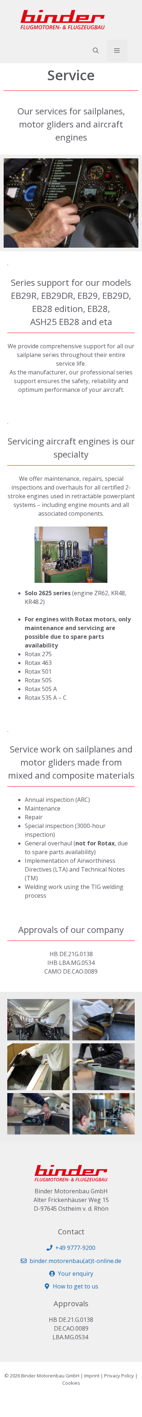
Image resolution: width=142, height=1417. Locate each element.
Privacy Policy (119, 1375)
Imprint (91, 1375)
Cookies (71, 1383)
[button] (95, 50)
